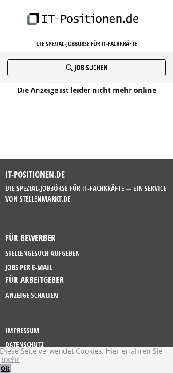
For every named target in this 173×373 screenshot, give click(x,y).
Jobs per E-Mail (28, 267)
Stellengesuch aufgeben (42, 253)
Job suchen (90, 67)
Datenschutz (24, 345)
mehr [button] (10, 359)
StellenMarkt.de (45, 199)
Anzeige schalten (31, 295)
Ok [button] (5, 368)
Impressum (22, 330)
